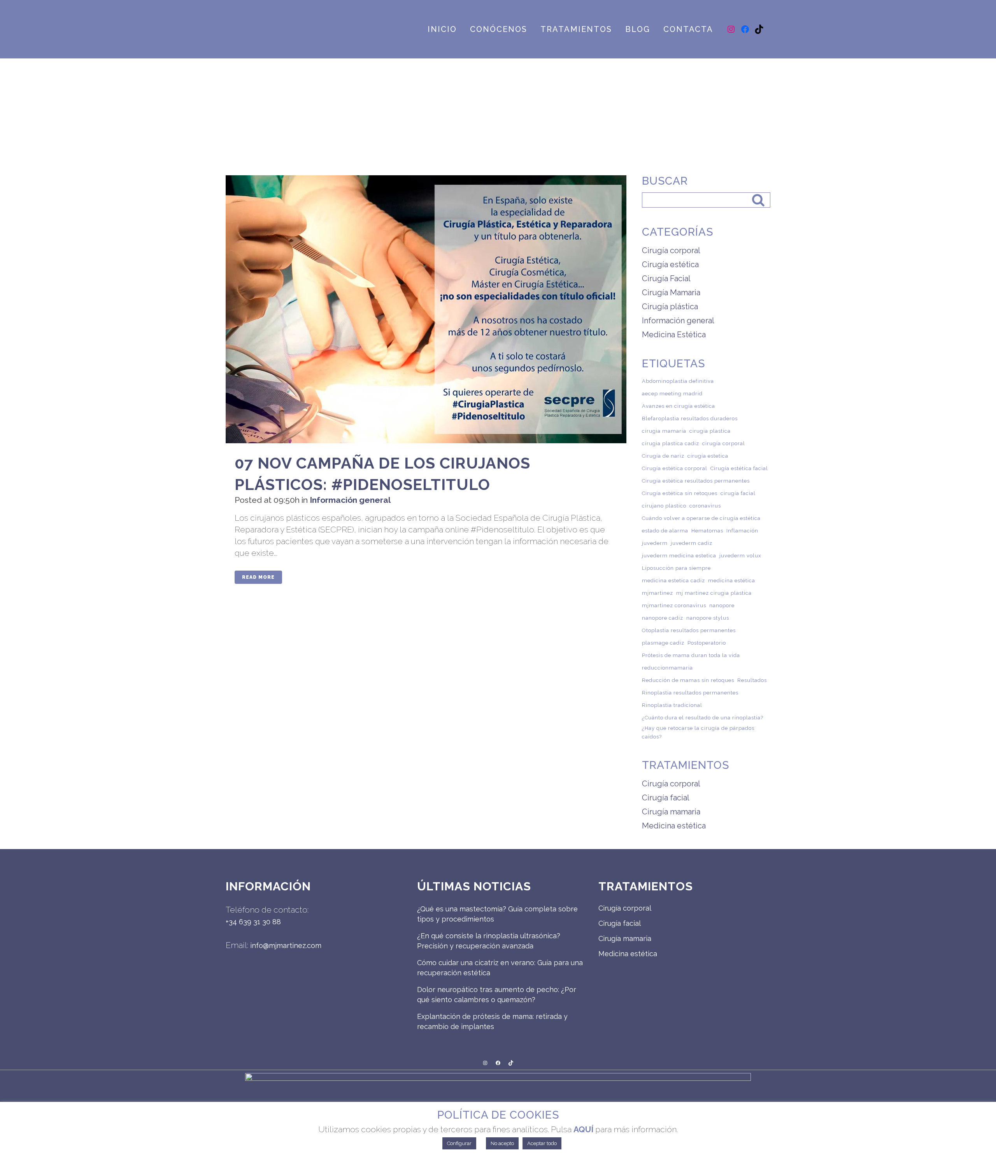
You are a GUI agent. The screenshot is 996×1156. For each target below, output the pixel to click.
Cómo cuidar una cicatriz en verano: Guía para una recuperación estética (500, 968)
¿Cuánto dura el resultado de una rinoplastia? (702, 718)
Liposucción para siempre (676, 568)
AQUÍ (583, 1129)
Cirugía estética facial (739, 468)
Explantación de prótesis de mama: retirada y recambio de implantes (492, 1021)
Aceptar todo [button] (542, 1143)
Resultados (752, 680)
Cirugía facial (665, 797)
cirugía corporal (723, 443)
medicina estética (731, 580)
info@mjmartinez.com (285, 945)
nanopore (722, 605)
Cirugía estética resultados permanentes (696, 481)
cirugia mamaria (664, 431)
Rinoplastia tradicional (672, 705)
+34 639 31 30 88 (253, 922)
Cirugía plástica (670, 306)
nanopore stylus (707, 618)
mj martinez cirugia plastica (714, 593)
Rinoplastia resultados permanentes (690, 693)
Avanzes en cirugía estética (678, 406)
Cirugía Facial (666, 278)
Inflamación (742, 531)
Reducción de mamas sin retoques (688, 680)
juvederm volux (740, 556)
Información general (350, 500)
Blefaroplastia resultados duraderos (690, 418)
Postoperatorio (706, 643)
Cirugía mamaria (671, 811)
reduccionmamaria (667, 668)
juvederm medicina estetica (679, 556)
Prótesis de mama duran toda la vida (691, 655)
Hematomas (707, 531)
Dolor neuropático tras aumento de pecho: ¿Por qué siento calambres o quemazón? (496, 994)
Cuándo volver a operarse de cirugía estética (701, 518)
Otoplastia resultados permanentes (689, 630)
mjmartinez (657, 593)
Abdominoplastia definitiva (678, 381)
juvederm (655, 543)
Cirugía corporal (671, 250)
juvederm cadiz (691, 543)
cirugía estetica (707, 456)
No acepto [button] (502, 1143)
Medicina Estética (674, 334)
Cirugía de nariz (663, 456)
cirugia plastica (710, 431)
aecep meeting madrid (672, 393)
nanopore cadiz (662, 618)
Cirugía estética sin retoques (679, 493)
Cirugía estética (670, 264)
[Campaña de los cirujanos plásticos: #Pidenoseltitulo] (426, 309)
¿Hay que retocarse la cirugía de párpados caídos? (698, 732)
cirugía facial (738, 493)
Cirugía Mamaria (671, 292)
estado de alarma (665, 531)
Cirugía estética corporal (674, 468)
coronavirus (705, 506)
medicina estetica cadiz (673, 580)
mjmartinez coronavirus (674, 605)
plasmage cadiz (663, 643)
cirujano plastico (664, 506)
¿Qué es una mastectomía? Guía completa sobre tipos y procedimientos (497, 914)
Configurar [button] (459, 1143)
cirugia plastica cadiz (670, 443)
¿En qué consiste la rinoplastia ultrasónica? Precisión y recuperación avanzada (488, 941)
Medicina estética (674, 825)
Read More (258, 577)
